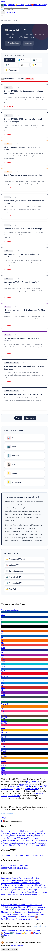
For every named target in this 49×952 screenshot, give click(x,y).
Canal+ (18, 865)
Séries (36, 60)
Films (24, 65)
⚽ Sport (27, 5)
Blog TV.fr (17, 904)
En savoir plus (17, 945)
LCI (23, 865)
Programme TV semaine (17, 838)
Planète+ (20, 868)
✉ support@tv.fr (7, 814)
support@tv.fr (40, 926)
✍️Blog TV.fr (11, 589)
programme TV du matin (20, 786)
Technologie (11, 70)
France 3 (15, 855)
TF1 (3, 855)
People (36, 65)
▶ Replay (43, 5)
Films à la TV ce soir (17, 845)
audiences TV (14, 796)
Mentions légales (14, 919)
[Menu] (2, 15)
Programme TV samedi (24, 843)
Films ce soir (6, 878)
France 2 (8, 855)
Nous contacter (29, 917)
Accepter (5, 950)
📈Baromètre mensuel (14, 571)
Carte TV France (29, 907)
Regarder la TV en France (21, 892)
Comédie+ (12, 868)
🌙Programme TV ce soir (16, 559)
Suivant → (30, 418)
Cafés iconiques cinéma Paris (17, 894)
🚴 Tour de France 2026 (22, 912)
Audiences (23, 60)
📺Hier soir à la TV (13, 577)
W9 (41, 855)
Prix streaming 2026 (29, 885)
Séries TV (15, 878)
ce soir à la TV (25, 784)
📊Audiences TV (12, 565)
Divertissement (13, 882)
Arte (38, 855)
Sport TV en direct (33, 840)
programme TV (32, 781)
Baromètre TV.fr (23, 890)
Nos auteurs (26, 904)
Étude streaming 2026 (13, 907)
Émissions (10, 65)
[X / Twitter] (4, 818)
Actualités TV (7, 904)
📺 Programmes (8, 5)
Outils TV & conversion (24, 914)
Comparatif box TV (34, 887)
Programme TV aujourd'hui (12, 831)
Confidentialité (21, 930)
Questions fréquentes (14, 917)
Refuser (14, 950)
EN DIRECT (11, 12)
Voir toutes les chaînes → (11, 610)
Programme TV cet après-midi (18, 836)
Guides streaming (14, 885)
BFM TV (5, 865)
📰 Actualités (6, 7)
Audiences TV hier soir (16, 840)
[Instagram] (6, 818)
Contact (38, 930)
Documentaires (26, 878)
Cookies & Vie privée (30, 919)
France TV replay (32, 788)
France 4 (22, 855)
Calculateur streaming (17, 887)
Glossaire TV (34, 894)
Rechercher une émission (36, 845)
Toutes (9, 60)
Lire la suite (9, 106)
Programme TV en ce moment (19, 833)
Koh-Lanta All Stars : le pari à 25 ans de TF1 (23, 394)
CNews (12, 865)
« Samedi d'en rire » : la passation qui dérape (23, 229)
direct (18, 788)
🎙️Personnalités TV (13, 583)
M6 (34, 855)
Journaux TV (24, 882)
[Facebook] (2, 818)
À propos (31, 930)
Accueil (4, 20)
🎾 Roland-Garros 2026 (21, 909)
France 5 (29, 855)
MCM (26, 868)
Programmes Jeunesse (15, 880)
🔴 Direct (35, 5)
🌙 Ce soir (19, 5)
